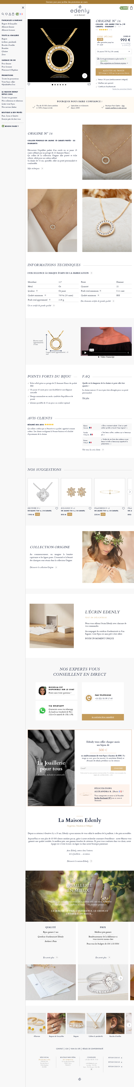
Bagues (4, 38)
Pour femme (6, 63)
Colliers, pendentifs (9, 41)
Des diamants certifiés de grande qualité (96, 301)
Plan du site (75, 1049)
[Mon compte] (10, 14)
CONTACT (59, 1049)
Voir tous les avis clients (91, 450)
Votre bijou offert (8, 83)
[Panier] (14, 14)
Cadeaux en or (9, 60)
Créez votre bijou (8, 103)
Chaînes (5, 51)
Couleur (31, 291)
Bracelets (5, 48)
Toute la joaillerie (10, 35)
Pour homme (7, 66)
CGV (66, 1049)
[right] (84, 75)
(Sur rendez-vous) (68, 1059)
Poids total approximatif (38, 300)
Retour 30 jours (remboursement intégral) (113, 79)
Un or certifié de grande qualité (39, 305)
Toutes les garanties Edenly (122, 89)
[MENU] (23, 8)
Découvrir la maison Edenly (77, 861)
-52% (100, 39)
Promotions (7, 75)
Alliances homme (8, 29)
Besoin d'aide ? (12, 126)
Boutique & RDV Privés (12, 112)
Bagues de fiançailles (9, 23)
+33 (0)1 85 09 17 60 (104, 698)
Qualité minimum (35, 295)
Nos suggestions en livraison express (113, 63)
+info (111, 775)
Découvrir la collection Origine (41, 567)
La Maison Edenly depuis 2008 (10, 93)
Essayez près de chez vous (11, 119)
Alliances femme (8, 26)
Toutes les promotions (10, 78)
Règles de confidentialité (93, 1049)
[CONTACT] (17, 14)
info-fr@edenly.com (91, 1063)
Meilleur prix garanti (105, 83)
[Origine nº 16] (59, 50)
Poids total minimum (91, 291)
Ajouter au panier (115, 71)
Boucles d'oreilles (8, 45)
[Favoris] (7, 14)
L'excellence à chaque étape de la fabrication (58, 273)
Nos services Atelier (9, 107)
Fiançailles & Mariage (12, 20)
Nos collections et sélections (12, 100)
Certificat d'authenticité (106, 86)
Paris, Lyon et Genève (10, 115)
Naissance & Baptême (10, 69)
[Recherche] (3, 14)
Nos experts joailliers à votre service (116, 107)
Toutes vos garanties (9, 97)
